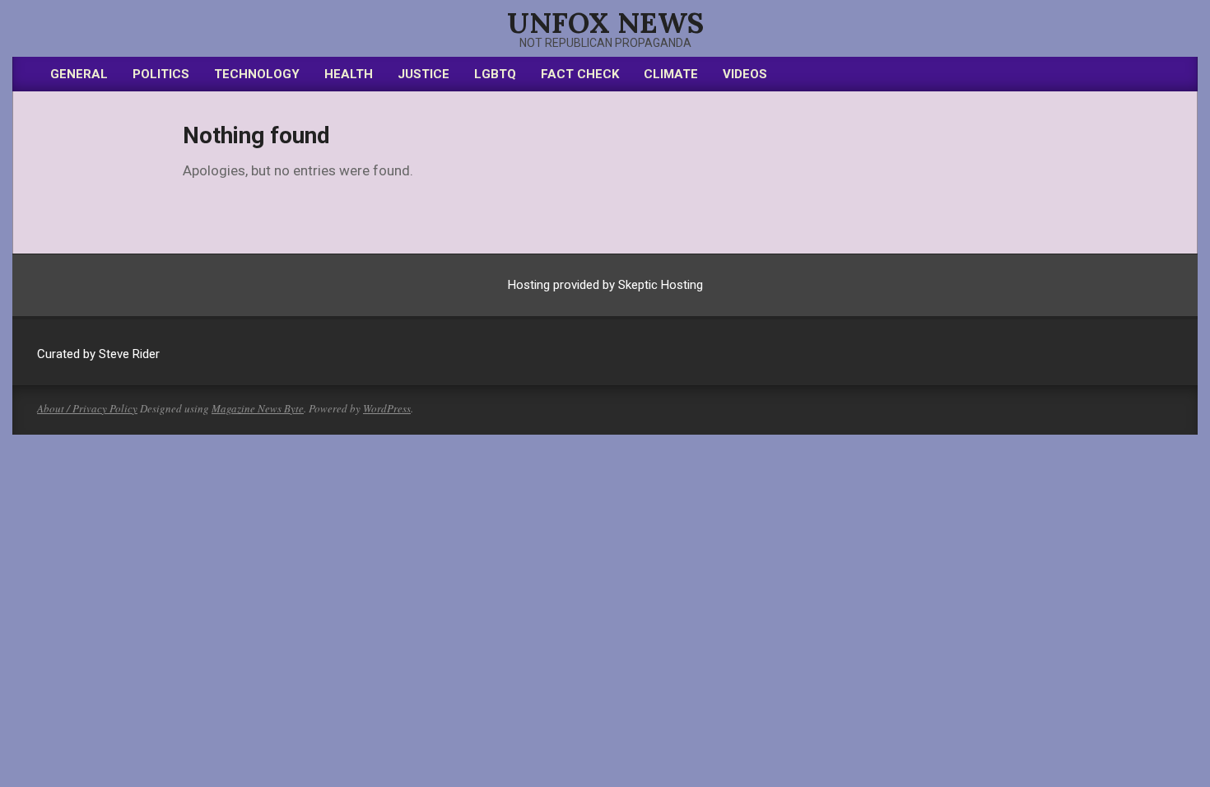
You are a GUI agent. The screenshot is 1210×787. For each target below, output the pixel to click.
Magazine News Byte (258, 408)
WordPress (387, 408)
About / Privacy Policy (87, 408)
